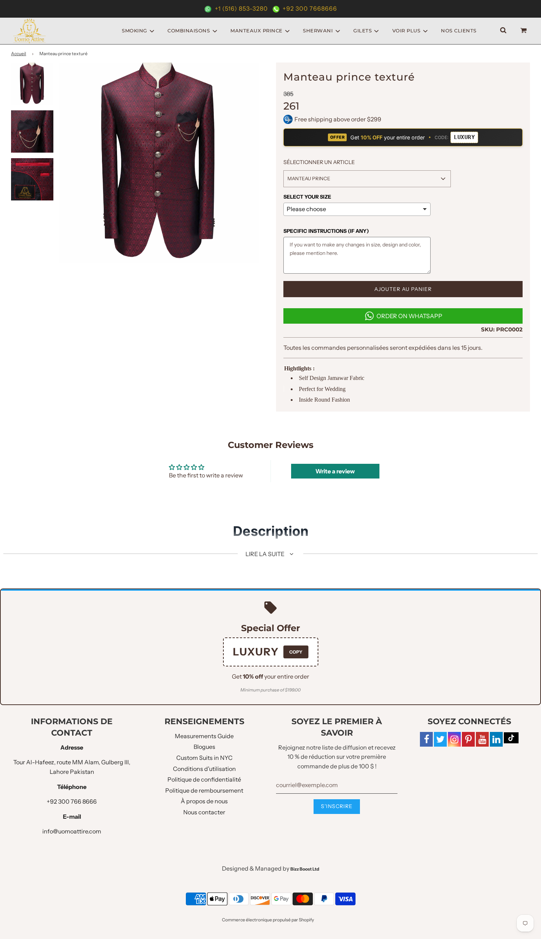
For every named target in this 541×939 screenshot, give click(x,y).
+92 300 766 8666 (72, 801)
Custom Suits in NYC (204, 757)
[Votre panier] (524, 30)
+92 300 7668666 (309, 8)
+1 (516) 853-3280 (241, 8)
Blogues (204, 746)
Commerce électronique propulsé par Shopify (268, 919)
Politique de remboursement (204, 790)
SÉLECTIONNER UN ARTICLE (319, 162)
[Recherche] (503, 30)
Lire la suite (265, 554)
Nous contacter (204, 812)
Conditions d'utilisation (204, 768)
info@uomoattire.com (71, 831)
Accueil (18, 53)
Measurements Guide (204, 736)
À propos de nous (204, 801)
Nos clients (459, 30)
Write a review (335, 471)
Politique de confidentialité (204, 779)
